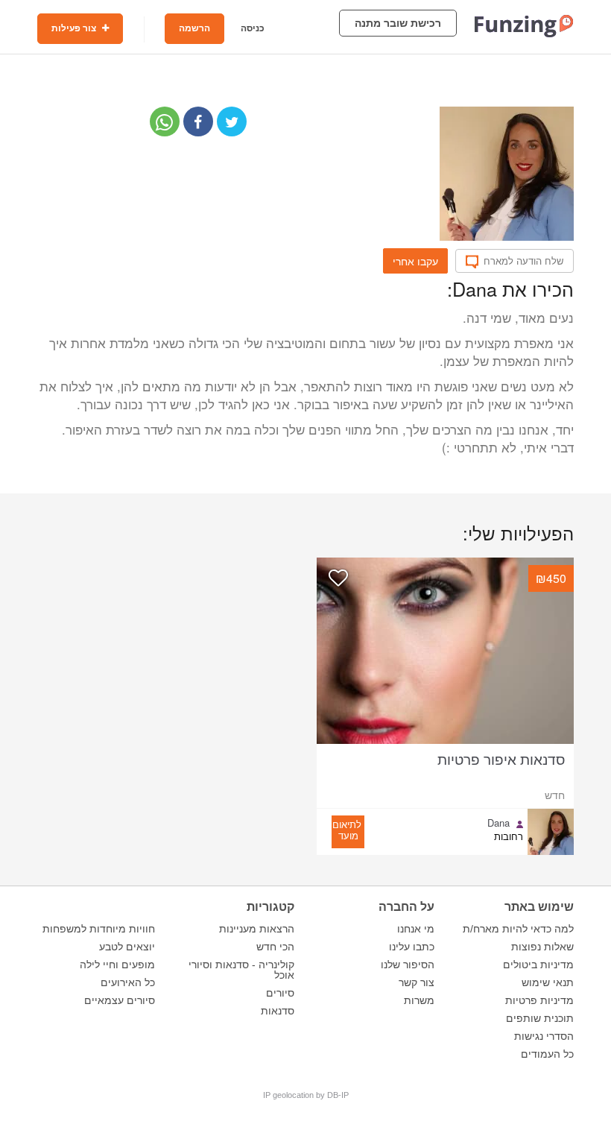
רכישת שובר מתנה (398, 23)
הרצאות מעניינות (256, 929)
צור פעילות (74, 28)
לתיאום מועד (346, 829)
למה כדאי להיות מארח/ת (518, 929)
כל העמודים (547, 1054)
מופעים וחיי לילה (117, 965)
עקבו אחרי (415, 260)
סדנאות (277, 1011)
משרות (419, 1000)
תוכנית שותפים (540, 1018)
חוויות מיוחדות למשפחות (98, 929)
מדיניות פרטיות (539, 1000)
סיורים (280, 993)
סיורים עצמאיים (119, 1000)
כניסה (253, 28)
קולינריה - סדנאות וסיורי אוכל (241, 970)
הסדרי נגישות (544, 1036)
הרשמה (194, 28)
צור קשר (416, 982)
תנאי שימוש (548, 982)
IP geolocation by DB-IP (306, 1095)
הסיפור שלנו (407, 965)
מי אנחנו (415, 929)
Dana (498, 823)
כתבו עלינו (411, 947)
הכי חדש (275, 947)
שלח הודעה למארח (523, 261)
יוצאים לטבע (127, 947)
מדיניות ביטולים (538, 965)
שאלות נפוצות (542, 947)
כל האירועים (128, 982)
